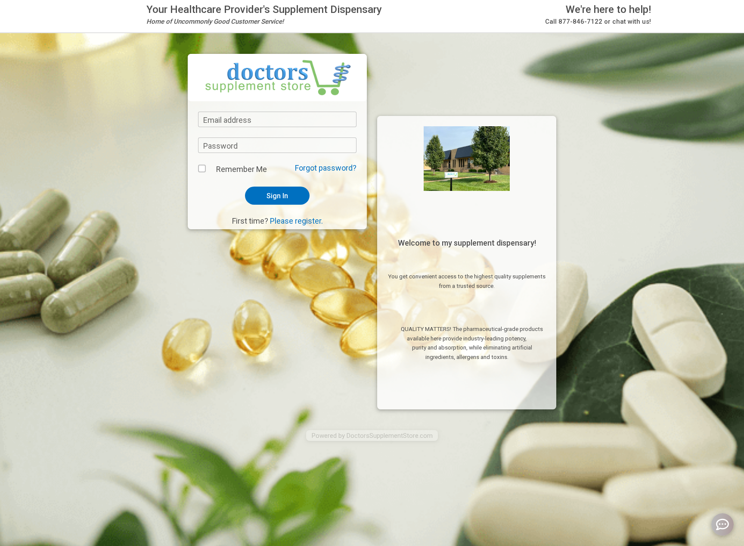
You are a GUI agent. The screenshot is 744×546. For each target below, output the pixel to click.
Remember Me (241, 169)
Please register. (296, 220)
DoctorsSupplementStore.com (390, 436)
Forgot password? (325, 167)
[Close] (482, 26)
